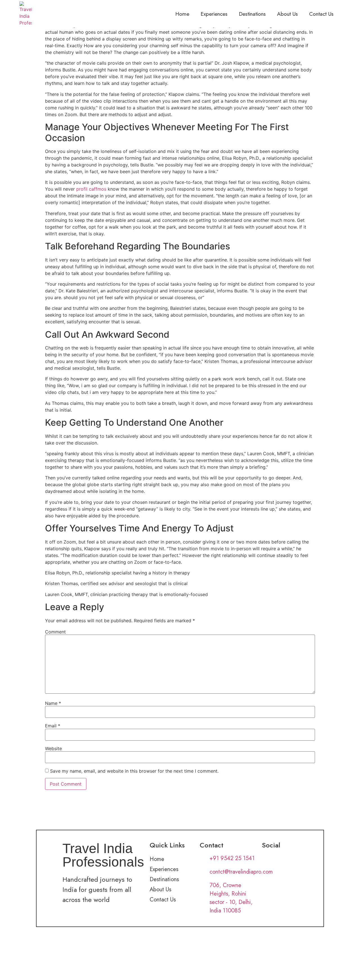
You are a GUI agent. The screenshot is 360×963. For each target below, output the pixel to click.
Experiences (214, 14)
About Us (287, 14)
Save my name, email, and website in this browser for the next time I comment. (134, 771)
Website (53, 748)
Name (53, 703)
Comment (55, 632)
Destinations (252, 14)
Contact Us (321, 14)
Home (182, 14)
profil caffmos (91, 189)
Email (52, 725)
